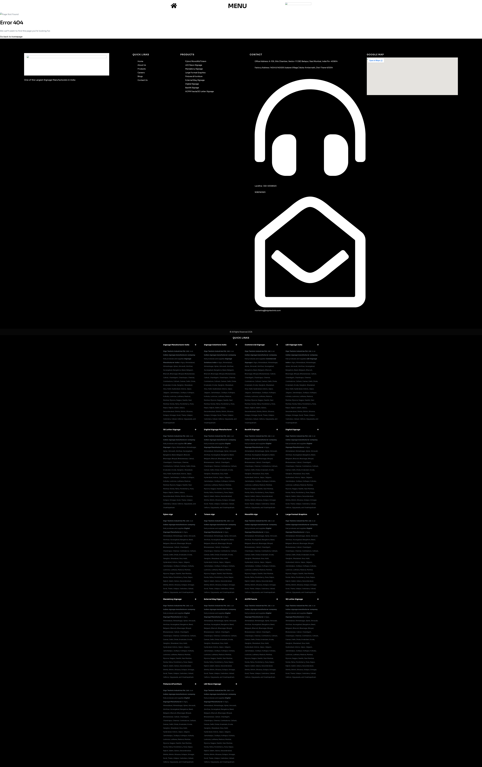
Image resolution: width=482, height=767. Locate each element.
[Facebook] (27, 89)
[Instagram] (37, 89)
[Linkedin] (56, 89)
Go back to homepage (11, 36)
